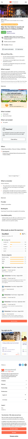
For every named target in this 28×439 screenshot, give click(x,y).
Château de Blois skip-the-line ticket (10, 343)
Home (2, 19)
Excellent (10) (6, 242)
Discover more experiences (16, 106)
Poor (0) (5, 248)
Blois (5, 19)
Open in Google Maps (14, 175)
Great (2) (5, 244)
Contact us (3, 409)
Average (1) (5, 246)
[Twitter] (22, 364)
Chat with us (14, 139)
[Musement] (14, 2)
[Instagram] (25, 364)
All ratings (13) (7, 240)
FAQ (2, 408)
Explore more (13, 97)
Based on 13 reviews (11, 33)
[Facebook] (19, 364)
